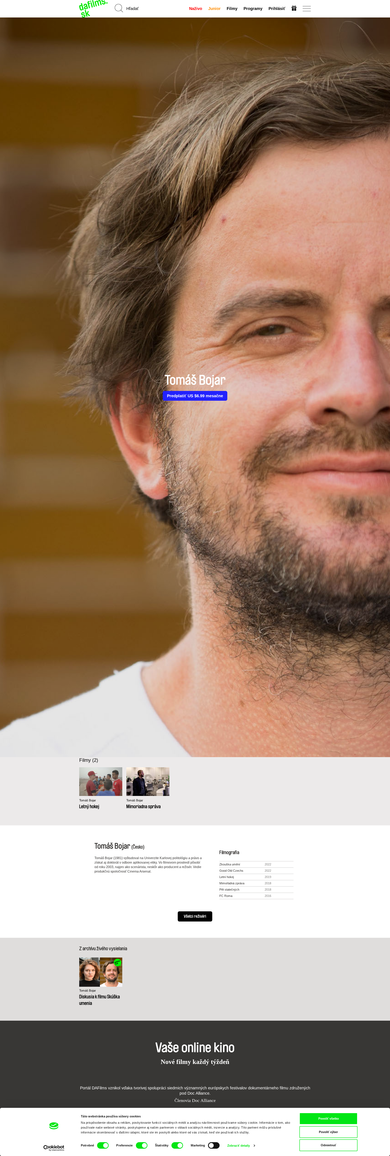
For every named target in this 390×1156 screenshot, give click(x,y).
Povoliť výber (328, 1132)
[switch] (141, 1145)
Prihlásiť (277, 8)
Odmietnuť (328, 1145)
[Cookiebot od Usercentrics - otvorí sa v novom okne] (54, 1148)
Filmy (232, 8)
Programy (253, 8)
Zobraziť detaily (238, 1145)
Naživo (195, 8)
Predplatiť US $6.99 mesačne (195, 396)
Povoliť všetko (328, 1118)
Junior (214, 8)
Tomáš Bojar (87, 800)
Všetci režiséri (195, 916)
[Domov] (93, 8)
